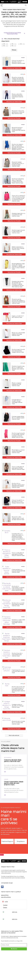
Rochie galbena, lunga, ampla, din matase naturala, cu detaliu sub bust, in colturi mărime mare (18, 266)
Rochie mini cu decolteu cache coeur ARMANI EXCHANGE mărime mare (18, 485)
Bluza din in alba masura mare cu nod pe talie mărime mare (18, 518)
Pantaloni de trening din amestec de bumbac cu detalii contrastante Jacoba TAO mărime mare (18, 284)
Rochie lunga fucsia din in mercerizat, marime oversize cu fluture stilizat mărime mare (18, 435)
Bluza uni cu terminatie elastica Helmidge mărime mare (18, 334)
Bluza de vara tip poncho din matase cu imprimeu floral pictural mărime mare (18, 301)
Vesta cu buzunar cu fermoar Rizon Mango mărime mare (18, 248)
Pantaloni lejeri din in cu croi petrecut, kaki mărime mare (18, 215)
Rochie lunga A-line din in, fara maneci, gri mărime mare (18, 231)
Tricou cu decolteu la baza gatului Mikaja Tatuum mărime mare (18, 468)
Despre (5, 907)
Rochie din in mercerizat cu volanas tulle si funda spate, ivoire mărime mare (18, 588)
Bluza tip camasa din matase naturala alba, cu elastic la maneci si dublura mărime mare (18, 79)
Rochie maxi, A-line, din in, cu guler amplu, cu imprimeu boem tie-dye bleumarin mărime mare (18, 689)
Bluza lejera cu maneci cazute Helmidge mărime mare (18, 451)
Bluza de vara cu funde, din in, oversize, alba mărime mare (18, 723)
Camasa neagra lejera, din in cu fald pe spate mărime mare (18, 418)
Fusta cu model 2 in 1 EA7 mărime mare (18, 316)
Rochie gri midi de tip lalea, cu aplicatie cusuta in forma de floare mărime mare (18, 181)
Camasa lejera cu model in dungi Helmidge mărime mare (17, 401)
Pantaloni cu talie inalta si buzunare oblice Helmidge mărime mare (18, 621)
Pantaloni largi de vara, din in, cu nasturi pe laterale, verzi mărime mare (18, 368)
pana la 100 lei (4, 895)
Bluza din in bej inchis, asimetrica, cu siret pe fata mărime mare (18, 112)
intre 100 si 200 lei (6, 897)
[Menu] (2, 5)
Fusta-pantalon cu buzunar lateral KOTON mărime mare (18, 571)
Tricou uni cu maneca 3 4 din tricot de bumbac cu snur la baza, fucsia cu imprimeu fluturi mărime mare (18, 198)
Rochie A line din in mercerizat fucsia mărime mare (17, 655)
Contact (5, 905)
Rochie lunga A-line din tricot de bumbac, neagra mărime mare (18, 351)
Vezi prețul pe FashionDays (14, 68)
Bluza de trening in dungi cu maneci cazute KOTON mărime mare (18, 129)
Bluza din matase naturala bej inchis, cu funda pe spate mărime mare (18, 164)
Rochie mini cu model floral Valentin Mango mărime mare (18, 604)
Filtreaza (14, 50)
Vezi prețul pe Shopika (14, 85)
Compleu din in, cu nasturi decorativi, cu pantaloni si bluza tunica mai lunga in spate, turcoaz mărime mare (18, 537)
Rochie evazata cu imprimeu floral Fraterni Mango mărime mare (18, 638)
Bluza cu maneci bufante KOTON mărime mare (16, 384)
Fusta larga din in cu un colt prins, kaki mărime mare (18, 671)
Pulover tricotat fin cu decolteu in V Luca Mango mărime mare (18, 501)
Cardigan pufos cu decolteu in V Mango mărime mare (18, 706)
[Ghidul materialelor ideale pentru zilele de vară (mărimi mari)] (14, 787)
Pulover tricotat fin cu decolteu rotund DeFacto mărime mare (18, 62)
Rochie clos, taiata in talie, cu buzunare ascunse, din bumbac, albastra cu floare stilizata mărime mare (18, 147)
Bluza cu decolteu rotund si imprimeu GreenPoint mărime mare (17, 96)
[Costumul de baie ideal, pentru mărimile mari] (14, 764)
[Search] (25, 5)
